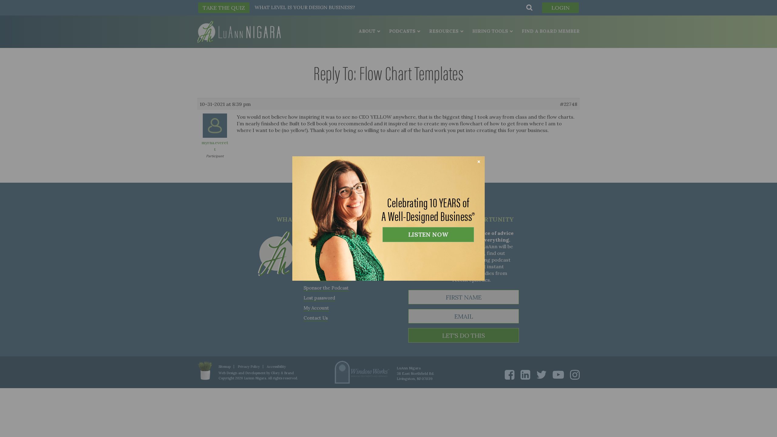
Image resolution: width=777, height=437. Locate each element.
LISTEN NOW (428, 234)
